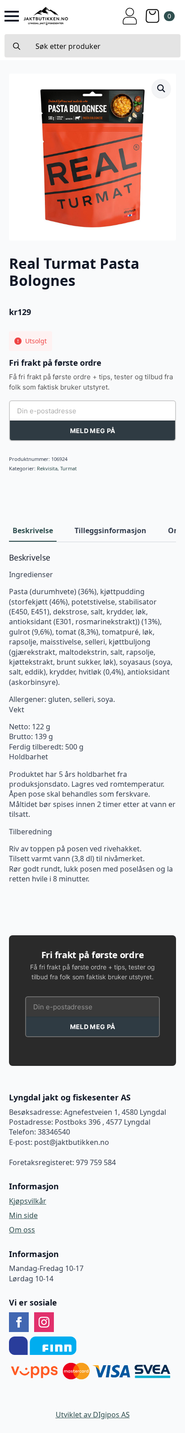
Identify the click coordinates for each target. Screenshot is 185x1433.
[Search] (16, 46)
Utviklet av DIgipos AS (93, 1415)
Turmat (68, 468)
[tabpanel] (92, 718)
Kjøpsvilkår (27, 1201)
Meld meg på (92, 430)
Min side (23, 1215)
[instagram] (44, 1322)
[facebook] (19, 1322)
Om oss (22, 1230)
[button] (161, 88)
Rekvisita (47, 468)
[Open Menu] (11, 16)
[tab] (33, 530)
